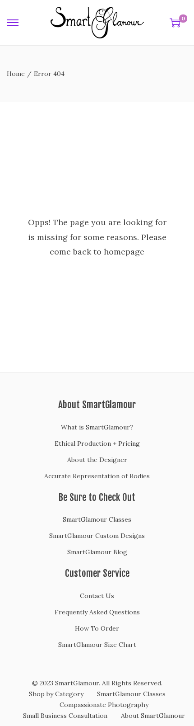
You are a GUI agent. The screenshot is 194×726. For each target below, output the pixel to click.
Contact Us (97, 596)
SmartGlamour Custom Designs (97, 536)
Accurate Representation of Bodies (97, 476)
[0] (175, 22)
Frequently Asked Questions (97, 612)
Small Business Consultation (65, 716)
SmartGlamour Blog (97, 552)
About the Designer (97, 460)
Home (16, 74)
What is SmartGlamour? (97, 427)
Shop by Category (56, 694)
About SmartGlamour (153, 716)
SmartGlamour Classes (97, 519)
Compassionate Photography (104, 705)
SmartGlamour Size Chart (97, 645)
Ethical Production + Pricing (97, 443)
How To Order (97, 628)
